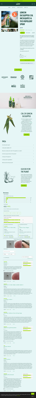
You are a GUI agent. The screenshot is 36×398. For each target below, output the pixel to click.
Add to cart (27, 60)
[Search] (1, 3)
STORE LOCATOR (20, 7)
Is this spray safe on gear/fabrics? (7, 159)
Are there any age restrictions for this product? (9, 153)
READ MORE (26, 134)
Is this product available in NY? (6, 147)
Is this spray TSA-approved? (6, 156)
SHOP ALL (13, 7)
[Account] (32, 3)
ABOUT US (26, 7)
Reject (32, 396)
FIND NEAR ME (18, 69)
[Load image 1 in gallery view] (9, 19)
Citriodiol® (30, 122)
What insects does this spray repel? (7, 162)
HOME (9, 7)
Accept (33, 393)
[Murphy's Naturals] (18, 4)
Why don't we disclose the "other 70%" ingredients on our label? (12, 150)
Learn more (18, 395)
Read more (24, 185)
